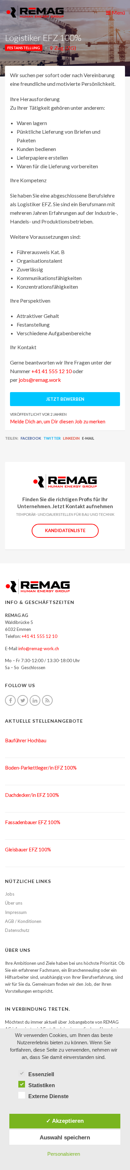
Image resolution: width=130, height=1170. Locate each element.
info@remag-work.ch (38, 648)
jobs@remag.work (40, 379)
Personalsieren (63, 1154)
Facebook (31, 438)
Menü (118, 12)
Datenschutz (17, 930)
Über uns (13, 903)
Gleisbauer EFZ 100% (28, 849)
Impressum (16, 912)
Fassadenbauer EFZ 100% (32, 822)
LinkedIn (71, 438)
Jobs (9, 894)
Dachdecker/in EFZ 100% (32, 795)
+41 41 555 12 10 (51, 371)
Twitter (52, 438)
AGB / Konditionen (23, 921)
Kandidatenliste (65, 530)
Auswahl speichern (65, 1137)
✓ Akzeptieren (65, 1121)
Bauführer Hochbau (25, 740)
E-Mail (88, 438)
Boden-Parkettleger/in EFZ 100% (41, 768)
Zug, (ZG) (65, 48)
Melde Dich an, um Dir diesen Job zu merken (57, 421)
